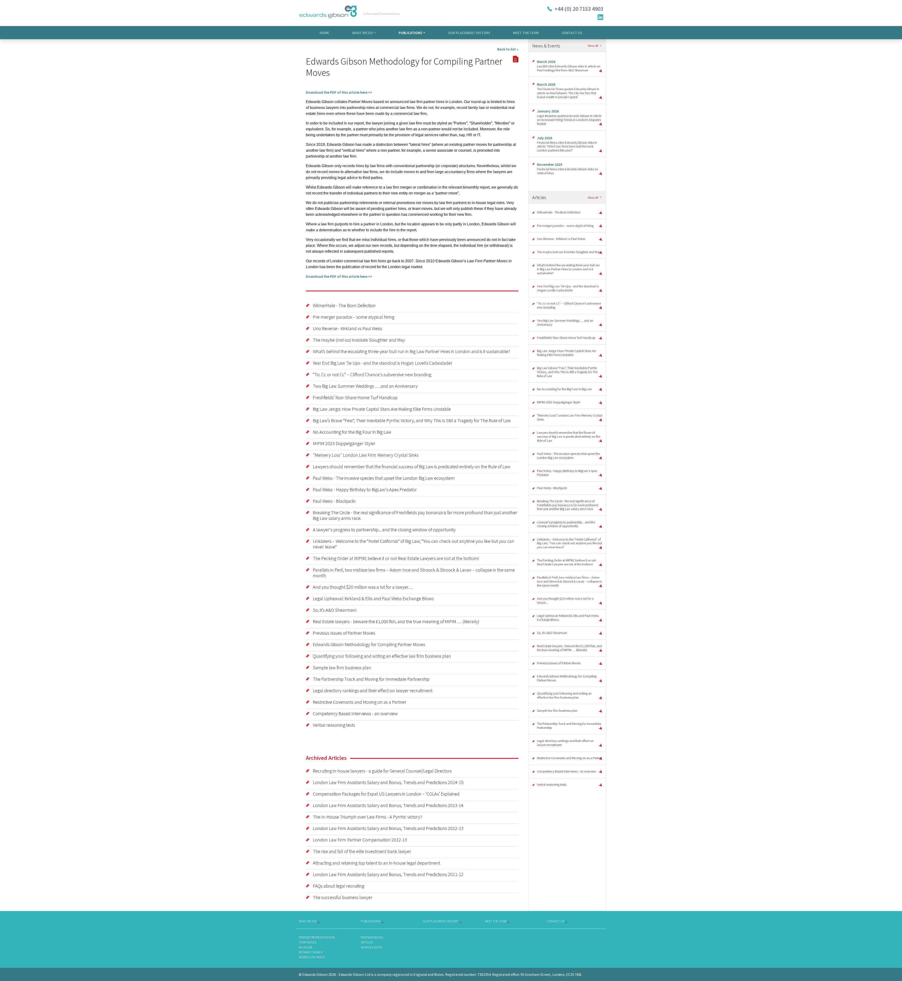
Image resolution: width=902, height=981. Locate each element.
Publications (410, 32)
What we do (308, 921)
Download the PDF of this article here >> (339, 92)
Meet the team (495, 921)
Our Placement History (469, 32)
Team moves (307, 942)
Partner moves (372, 937)
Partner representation (317, 937)
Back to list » (507, 49)
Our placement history (440, 921)
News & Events (371, 947)
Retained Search (311, 952)
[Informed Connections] (328, 13)
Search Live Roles (312, 957)
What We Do (362, 32)
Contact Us (572, 32)
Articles (367, 942)
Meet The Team (526, 32)
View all (593, 46)
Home (324, 32)
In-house (305, 947)
